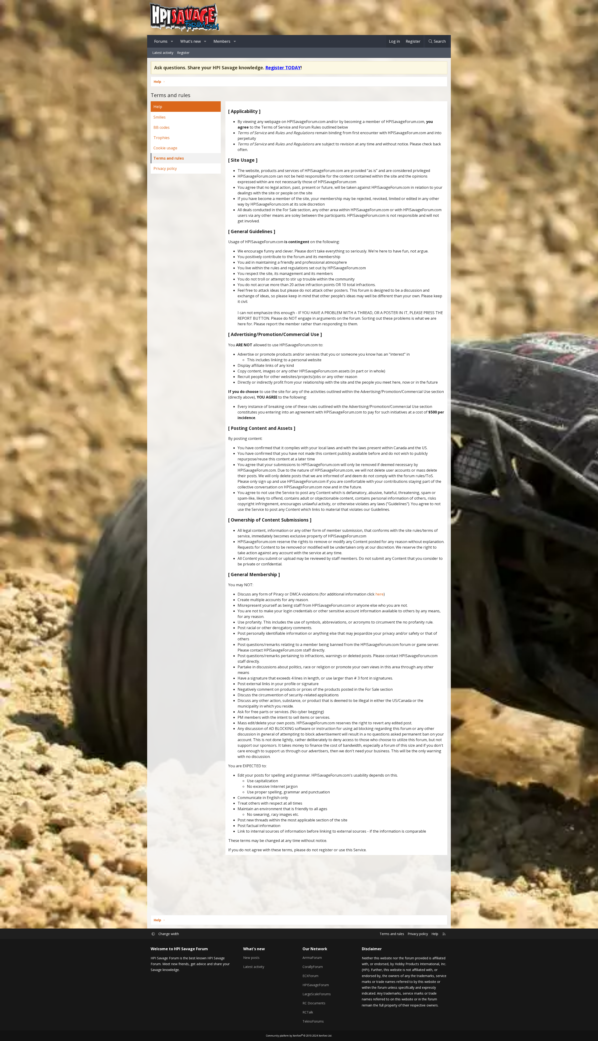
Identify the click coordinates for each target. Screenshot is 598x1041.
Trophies (161, 137)
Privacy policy (165, 168)
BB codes (161, 127)
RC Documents (314, 1003)
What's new (190, 41)
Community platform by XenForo (299, 1035)
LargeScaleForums (317, 994)
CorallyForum (313, 966)
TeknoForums (313, 1021)
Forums (160, 41)
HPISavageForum (316, 985)
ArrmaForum (312, 957)
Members (222, 41)
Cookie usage (165, 148)
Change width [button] (168, 934)
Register (183, 52)
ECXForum (310, 976)
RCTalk (308, 1012)
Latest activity (162, 52)
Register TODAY (283, 67)
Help (434, 934)
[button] (172, 41)
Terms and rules (168, 158)
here (379, 594)
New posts (251, 957)
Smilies (159, 117)
